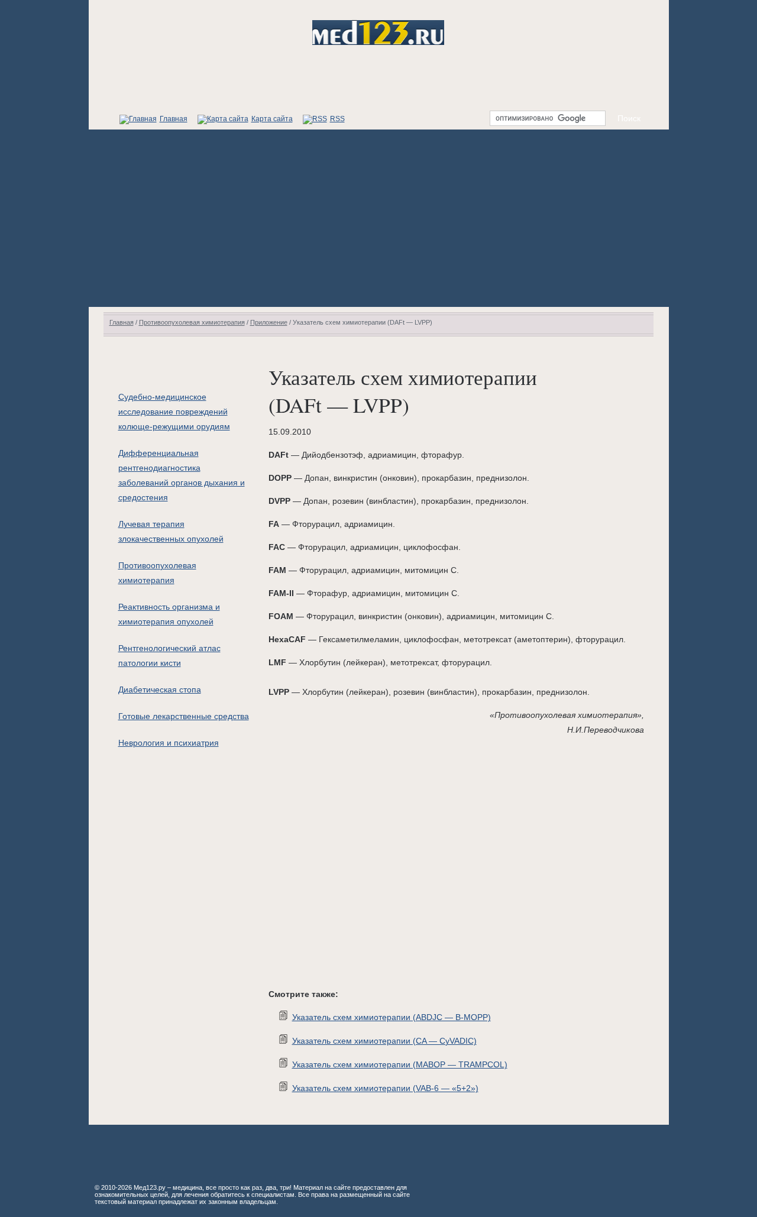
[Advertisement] (379, 218)
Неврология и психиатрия (168, 742)
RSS (337, 119)
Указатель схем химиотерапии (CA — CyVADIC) (384, 1041)
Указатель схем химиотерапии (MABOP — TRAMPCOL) (399, 1064)
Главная (173, 119)
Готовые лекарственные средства (183, 716)
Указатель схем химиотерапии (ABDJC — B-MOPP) (391, 1017)
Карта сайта (272, 119)
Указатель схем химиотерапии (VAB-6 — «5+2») (385, 1088)
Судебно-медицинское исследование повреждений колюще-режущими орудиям (174, 411)
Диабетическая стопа (159, 689)
